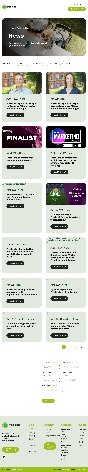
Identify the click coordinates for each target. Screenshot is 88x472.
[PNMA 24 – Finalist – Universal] (3, 238)
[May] (47, 313)
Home (31, 433)
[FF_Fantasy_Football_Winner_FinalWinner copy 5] (14, 184)
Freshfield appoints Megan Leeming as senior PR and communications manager (64, 106)
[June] (3, 313)
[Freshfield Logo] (9, 6)
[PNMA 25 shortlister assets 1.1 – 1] (66, 127)
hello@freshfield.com (52, 436)
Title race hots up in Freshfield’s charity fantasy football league (65, 217)
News (22, 99)
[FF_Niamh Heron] (3, 279)
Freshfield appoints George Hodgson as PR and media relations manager (21, 106)
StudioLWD (66, 469)
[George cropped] (22, 72)
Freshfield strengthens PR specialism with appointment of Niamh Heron (22, 292)
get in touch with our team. (20, 46)
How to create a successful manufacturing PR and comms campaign (64, 326)
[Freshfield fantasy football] (66, 184)
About (31, 436)
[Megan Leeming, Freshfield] (66, 72)
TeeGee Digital (81, 469)
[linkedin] (4, 457)
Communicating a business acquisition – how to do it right (21, 326)
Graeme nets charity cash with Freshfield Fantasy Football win (20, 197)
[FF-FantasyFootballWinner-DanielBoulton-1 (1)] (66, 238)
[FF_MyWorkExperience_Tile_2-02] (47, 279)
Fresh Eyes (23, 319)
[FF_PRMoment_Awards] (22, 127)
